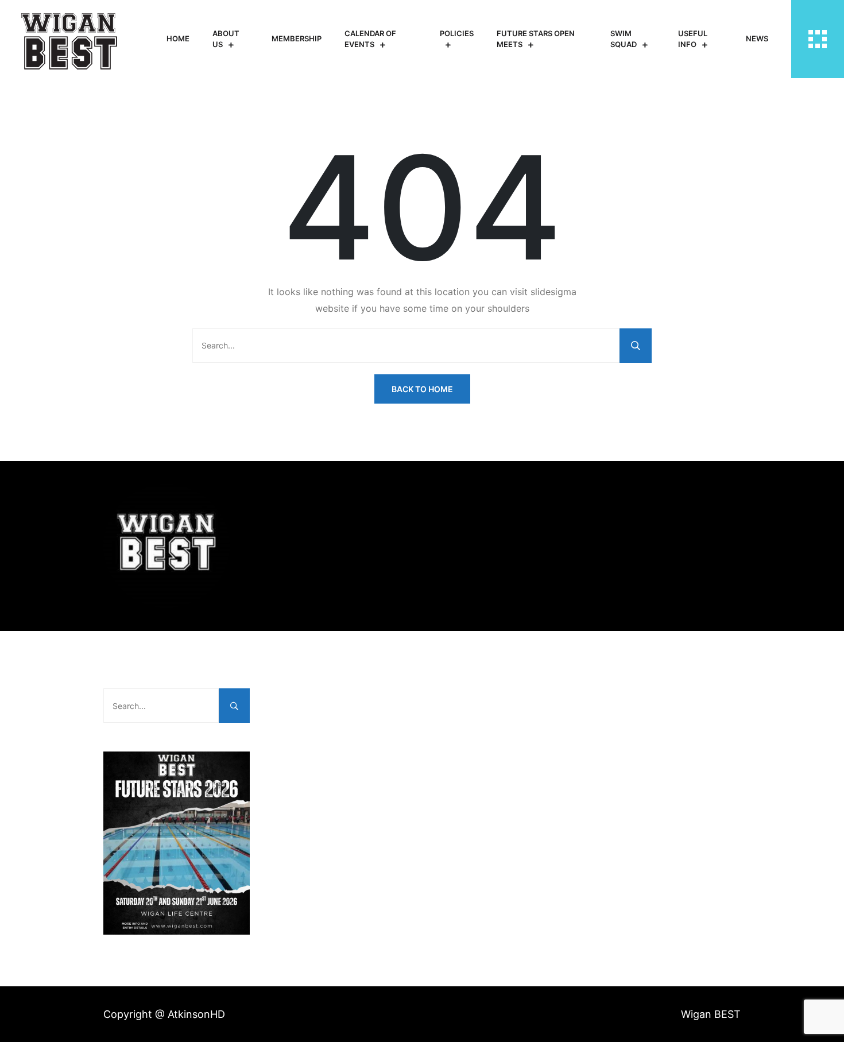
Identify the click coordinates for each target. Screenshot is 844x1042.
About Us (225, 39)
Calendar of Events (370, 39)
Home (178, 38)
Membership (297, 38)
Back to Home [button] (422, 389)
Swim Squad (623, 39)
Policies (457, 33)
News (757, 38)
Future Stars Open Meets (536, 39)
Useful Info (692, 39)
